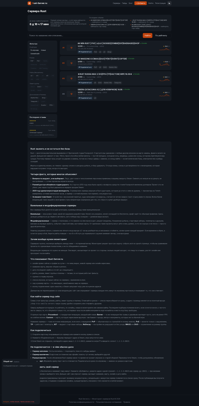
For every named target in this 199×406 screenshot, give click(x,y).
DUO (39, 87)
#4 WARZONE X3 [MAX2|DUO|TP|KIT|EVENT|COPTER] (109, 20)
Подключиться (85, 52)
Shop (44, 98)
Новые (43, 50)
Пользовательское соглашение (108, 402)
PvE (38, 61)
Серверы (116, 3)
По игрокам (35, 50)
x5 (47, 75)
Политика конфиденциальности (81, 402)
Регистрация (160, 3)
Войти (151, 3)
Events (44, 105)
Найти (148, 35)
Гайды (124, 3)
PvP (32, 61)
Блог (131, 3)
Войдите (6, 402)
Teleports (35, 101)
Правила (126, 402)
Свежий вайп (35, 53)
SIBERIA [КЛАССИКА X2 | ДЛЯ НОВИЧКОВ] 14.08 (107, 24)
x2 (32, 75)
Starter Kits (35, 98)
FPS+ (52, 105)
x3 (37, 75)
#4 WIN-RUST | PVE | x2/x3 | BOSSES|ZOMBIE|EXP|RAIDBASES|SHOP (145, 25)
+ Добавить (140, 3)
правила (16, 361)
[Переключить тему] (169, 3)
